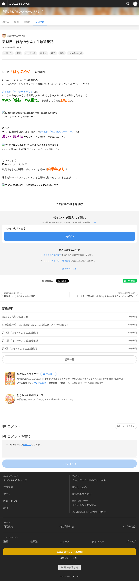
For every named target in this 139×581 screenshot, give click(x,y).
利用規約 (8, 526)
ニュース (65, 541)
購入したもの (79, 487)
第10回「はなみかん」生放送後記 (20, 340)
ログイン (27, 444)
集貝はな (8, 53)
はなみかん (30, 53)
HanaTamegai (75, 53)
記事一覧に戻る (69, 269)
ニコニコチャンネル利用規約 (56, 260)
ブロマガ (39, 21)
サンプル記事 (40, 383)
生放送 (27, 21)
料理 (62, 53)
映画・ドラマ (10, 501)
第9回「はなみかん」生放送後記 (19, 348)
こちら (94, 222)
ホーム (6, 21)
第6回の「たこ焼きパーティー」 (57, 131)
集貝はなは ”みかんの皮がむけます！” (23, 11)
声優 (19, 53)
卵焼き (43, 53)
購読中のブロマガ (81, 494)
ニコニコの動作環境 (52, 255)
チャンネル (98, 541)
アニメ (7, 494)
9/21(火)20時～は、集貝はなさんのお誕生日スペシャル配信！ (35, 324)
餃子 (53, 53)
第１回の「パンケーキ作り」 (17, 91)
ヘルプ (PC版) (128, 526)
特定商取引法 (67, 526)
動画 (16, 21)
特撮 (5, 508)
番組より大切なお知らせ (15, 316)
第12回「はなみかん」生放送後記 (20, 332)
